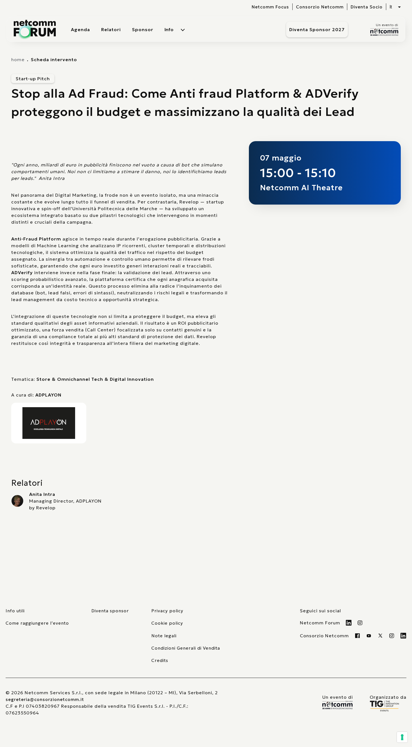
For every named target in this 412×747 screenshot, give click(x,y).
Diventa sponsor (110, 610)
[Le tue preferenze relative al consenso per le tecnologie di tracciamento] (402, 737)
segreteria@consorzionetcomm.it (45, 699)
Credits (159, 660)
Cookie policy (167, 623)
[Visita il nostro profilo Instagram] (360, 622)
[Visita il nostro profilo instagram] (392, 635)
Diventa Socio (367, 7)
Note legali (164, 635)
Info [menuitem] (169, 29)
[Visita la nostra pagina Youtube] (369, 635)
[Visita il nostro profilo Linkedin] (349, 622)
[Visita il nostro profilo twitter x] (380, 635)
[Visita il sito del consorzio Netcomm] (337, 705)
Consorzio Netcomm (320, 7)
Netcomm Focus (270, 7)
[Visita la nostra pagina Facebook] (357, 635)
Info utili (15, 610)
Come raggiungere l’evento (37, 623)
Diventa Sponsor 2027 (317, 29)
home (18, 59)
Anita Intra (42, 494)
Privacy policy (167, 610)
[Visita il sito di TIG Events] (388, 706)
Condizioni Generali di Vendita (185, 648)
